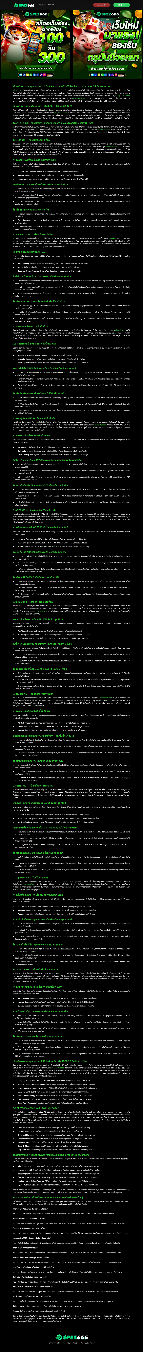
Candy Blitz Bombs (122, 96)
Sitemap (51, 5)
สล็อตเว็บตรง (42, 5)
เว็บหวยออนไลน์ (28, 884)
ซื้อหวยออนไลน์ (105, 698)
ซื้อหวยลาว (62, 973)
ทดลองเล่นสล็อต (61, 113)
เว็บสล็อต (112, 238)
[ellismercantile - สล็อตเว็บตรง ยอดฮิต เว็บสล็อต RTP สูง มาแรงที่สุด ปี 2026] (24, 5)
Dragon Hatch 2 (79, 98)
